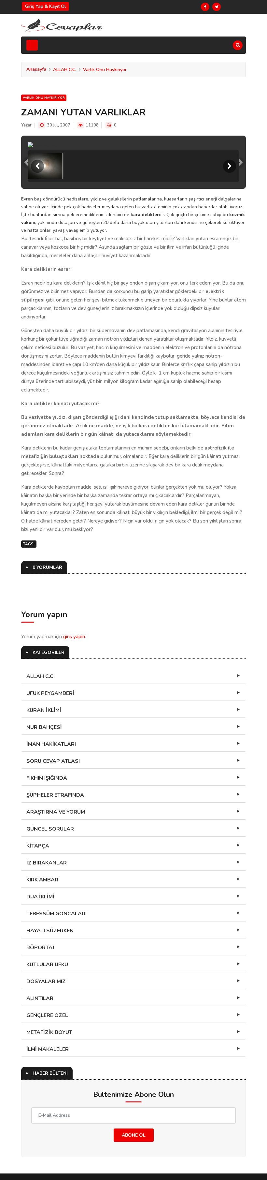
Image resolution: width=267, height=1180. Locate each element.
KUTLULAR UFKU (47, 964)
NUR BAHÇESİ (44, 727)
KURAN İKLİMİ (43, 710)
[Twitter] (216, 7)
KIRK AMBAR (42, 879)
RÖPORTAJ (40, 947)
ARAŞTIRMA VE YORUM (55, 812)
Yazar (26, 125)
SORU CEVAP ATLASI (53, 761)
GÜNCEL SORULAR (50, 829)
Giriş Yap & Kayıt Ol (45, 6)
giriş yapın (74, 636)
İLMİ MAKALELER (47, 1049)
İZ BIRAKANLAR (46, 862)
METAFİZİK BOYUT (49, 1032)
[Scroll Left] (37, 166)
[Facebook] (205, 7)
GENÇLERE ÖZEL (47, 1015)
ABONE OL (134, 1135)
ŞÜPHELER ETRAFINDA (55, 795)
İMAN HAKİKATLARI (51, 744)
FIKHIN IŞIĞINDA (46, 778)
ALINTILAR (39, 998)
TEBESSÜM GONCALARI (56, 913)
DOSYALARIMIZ (46, 981)
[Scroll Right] (229, 166)
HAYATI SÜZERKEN (50, 930)
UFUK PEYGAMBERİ (50, 693)
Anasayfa (36, 69)
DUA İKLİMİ (40, 896)
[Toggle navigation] (32, 45)
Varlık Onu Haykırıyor (105, 69)
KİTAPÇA (37, 845)
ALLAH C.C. (64, 69)
